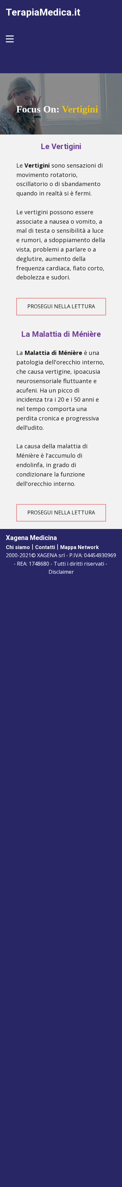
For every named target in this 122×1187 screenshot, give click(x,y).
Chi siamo (18, 547)
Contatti (45, 547)
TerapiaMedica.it (43, 12)
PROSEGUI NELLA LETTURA (61, 306)
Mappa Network (79, 547)
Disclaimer (61, 571)
